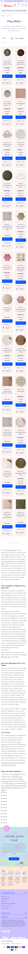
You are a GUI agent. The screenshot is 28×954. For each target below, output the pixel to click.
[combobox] (14, 10)
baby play (13, 550)
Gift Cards (5, 908)
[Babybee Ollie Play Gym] (21, 175)
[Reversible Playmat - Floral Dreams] (21, 299)
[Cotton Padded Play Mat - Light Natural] (7, 463)
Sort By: (19, 38)
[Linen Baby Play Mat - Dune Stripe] (7, 340)
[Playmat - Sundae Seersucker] (7, 257)
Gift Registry (6, 899)
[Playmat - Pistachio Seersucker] (21, 216)
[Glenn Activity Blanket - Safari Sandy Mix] (21, 257)
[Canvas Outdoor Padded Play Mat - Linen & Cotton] (7, 422)
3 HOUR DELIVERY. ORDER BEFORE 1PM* (14, 1)
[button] (7, 83)
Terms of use (15, 943)
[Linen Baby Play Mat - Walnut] (21, 340)
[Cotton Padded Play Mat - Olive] (21, 504)
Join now (14, 859)
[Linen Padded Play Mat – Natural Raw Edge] (7, 216)
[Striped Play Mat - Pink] (21, 93)
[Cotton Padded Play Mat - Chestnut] (7, 381)
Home (2, 15)
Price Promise (6, 906)
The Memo (9, 941)
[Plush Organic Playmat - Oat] (7, 93)
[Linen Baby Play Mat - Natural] (21, 422)
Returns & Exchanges (8, 903)
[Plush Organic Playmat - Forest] (7, 52)
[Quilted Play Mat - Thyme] (7, 175)
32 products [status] (4, 42)
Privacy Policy (5, 943)
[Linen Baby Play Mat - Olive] (21, 463)
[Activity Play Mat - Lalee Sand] (7, 134)
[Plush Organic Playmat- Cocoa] (21, 52)
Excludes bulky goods (3, 884)
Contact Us (5, 897)
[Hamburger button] (2, 5)
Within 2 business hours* (24, 881)
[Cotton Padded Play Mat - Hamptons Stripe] (7, 504)
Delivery (4, 901)
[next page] (17, 543)
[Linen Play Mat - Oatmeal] (21, 134)
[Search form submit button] (25, 10)
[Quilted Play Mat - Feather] (7, 299)
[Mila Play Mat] (21, 381)
